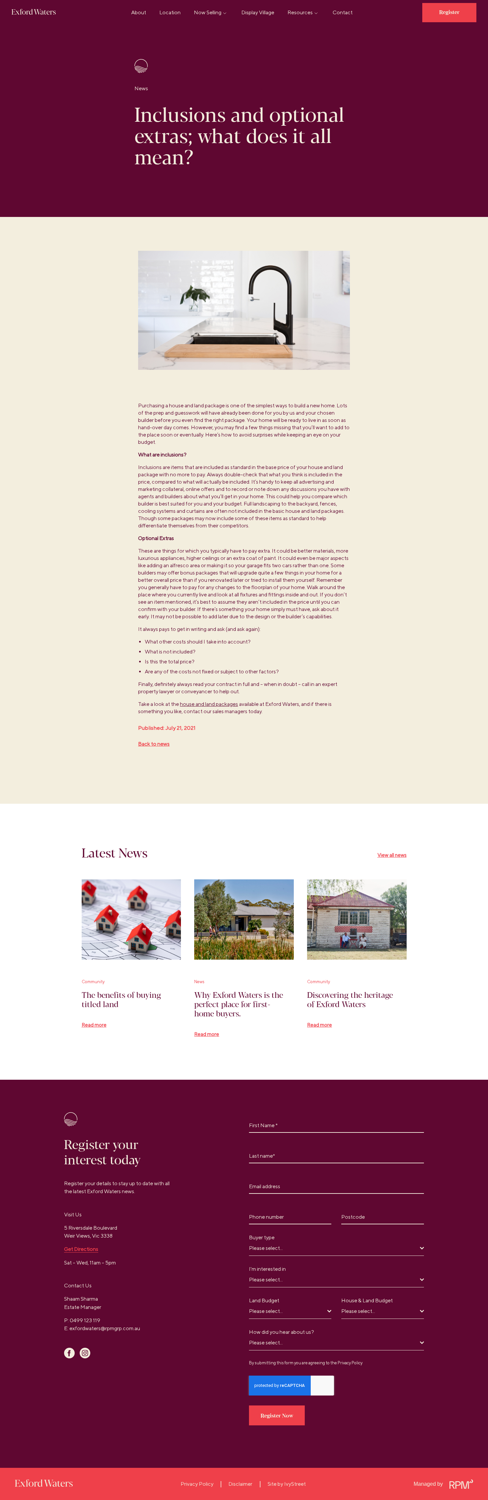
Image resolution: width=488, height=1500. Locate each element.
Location (170, 12)
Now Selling (207, 12)
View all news (392, 855)
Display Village (257, 12)
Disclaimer (240, 1484)
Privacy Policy (350, 1362)
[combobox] (336, 1248)
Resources (300, 12)
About (138, 12)
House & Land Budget (367, 1300)
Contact (343, 12)
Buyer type (263, 1237)
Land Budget (264, 1300)
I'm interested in (269, 1269)
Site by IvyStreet (287, 1484)
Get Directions (81, 1249)
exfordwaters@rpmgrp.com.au (104, 1328)
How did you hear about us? (281, 1332)
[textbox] (334, 1248)
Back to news (154, 744)
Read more (94, 1025)
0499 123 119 (85, 1320)
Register (449, 12)
